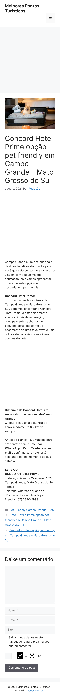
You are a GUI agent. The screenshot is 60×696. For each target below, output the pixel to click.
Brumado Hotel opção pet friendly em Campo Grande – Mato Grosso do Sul (30, 535)
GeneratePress (36, 690)
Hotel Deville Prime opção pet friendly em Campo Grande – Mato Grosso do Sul (28, 520)
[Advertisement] (30, 58)
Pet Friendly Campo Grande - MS (32, 510)
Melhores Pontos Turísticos (22, 8)
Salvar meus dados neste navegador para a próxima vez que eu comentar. (29, 642)
